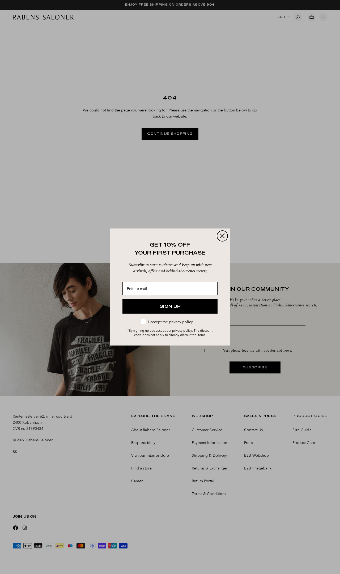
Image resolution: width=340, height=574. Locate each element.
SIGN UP (170, 306)
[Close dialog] (222, 236)
